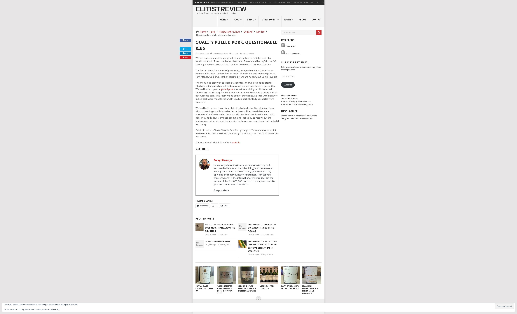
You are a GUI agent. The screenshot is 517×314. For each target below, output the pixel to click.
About (302, 19)
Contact (317, 19)
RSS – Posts (290, 46)
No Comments (249, 53)
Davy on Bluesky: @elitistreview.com (296, 102)
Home (203, 31)
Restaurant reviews (229, 31)
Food (236, 19)
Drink (250, 19)
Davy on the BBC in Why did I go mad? (297, 105)
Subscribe (288, 85)
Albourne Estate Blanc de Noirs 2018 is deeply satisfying (254, 2)
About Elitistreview (288, 95)
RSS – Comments (292, 53)
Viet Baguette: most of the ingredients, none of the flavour (262, 228)
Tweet (186, 49)
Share (186, 40)
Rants (287, 19)
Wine (223, 19)
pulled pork (227, 89)
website (236, 142)
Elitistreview (220, 9)
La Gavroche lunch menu (217, 241)
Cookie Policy (54, 309)
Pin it (186, 57)
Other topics (269, 19)
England (248, 31)
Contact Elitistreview (289, 98)
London (260, 31)
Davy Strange (203, 53)
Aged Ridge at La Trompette (296, 2)
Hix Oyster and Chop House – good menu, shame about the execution (220, 228)
